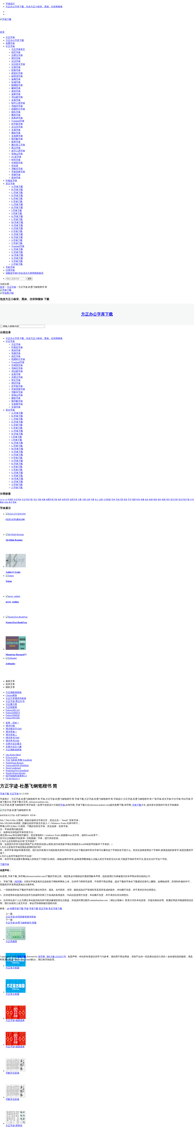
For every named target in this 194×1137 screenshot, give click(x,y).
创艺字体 (15, 52)
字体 (113, 499)
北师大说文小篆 (14, 746)
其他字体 (15, 177)
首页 (2, 32)
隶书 (10, 502)
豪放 (2, 502)
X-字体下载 (17, 258)
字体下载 (119, 499)
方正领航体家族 (14, 692)
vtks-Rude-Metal (13, 755)
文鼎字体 (15, 130)
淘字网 (18, 881)
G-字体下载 (17, 204)
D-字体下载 (17, 195)
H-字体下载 (17, 207)
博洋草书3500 (12, 740)
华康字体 (15, 174)
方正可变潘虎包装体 (16, 698)
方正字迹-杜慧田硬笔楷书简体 (21, 917)
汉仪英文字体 (18, 64)
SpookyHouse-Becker (16, 773)
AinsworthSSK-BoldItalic (17, 765)
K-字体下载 (17, 216)
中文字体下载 (27, 499)
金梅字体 (15, 79)
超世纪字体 (17, 73)
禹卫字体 (15, 148)
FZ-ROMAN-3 (13, 778)
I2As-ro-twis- (12, 757)
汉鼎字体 (15, 67)
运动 (6, 502)
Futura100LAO (13, 710)
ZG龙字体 (16, 156)
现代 (159, 499)
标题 (151, 499)
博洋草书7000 (12, 737)
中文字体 (10, 46)
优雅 (43, 499)
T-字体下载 (16, 243)
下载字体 (4, 864)
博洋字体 (15, 58)
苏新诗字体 (17, 118)
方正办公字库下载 (15, 40)
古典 (88, 499)
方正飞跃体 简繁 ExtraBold (19, 760)
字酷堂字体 (17, 168)
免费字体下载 (51, 499)
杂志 (147, 499)
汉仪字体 (15, 61)
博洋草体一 (11, 732)
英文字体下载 (183, 499)
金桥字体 (15, 94)
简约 (168, 499)
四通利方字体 (18, 109)
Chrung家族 (11, 695)
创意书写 (65, 499)
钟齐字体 (15, 159)
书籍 (39, 499)
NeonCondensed (13, 768)
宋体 (125, 499)
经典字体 (15, 70)
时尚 (138, 499)
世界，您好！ (12, 723)
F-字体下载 (16, 201)
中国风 (10, 499)
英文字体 (10, 183)
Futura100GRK (13, 718)
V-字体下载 (17, 252)
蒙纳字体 (15, 88)
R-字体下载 (17, 237)
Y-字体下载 (17, 261)
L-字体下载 (17, 219)
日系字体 (10, 270)
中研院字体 (17, 162)
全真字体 (15, 100)
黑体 (14, 502)
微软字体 (15, 133)
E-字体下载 (17, 198)
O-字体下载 (17, 228)
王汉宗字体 (17, 127)
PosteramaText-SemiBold (17, 770)
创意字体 (73, 499)
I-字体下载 (16, 210)
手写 (130, 499)
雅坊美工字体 (18, 145)
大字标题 (107, 499)
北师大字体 (17, 55)
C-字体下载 (17, 192)
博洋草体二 (11, 735)
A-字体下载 (17, 186)
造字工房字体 (18, 151)
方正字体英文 (18, 49)
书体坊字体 (17, 106)
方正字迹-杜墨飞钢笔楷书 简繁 (21, 923)
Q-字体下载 (17, 234)
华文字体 (15, 380)
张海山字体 (17, 154)
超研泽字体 (17, 76)
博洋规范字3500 (14, 729)
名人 (97, 499)
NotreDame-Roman (14, 763)
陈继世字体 (17, 85)
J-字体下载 (16, 213)
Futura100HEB (13, 715)
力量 (80, 499)
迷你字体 (15, 91)
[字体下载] (5, 19)
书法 (35, 499)
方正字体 (10, 37)
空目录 (14, 165)
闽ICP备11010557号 (56, 956)
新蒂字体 (15, 142)
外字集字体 (17, 124)
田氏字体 (15, 112)
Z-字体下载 (17, 264)
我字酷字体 (17, 139)
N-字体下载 (17, 225)
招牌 (134, 499)
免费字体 (10, 43)
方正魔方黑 (11, 704)
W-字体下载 (17, 255)
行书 (192, 499)
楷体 (155, 499)
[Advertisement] (42, 25)
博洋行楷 (10, 726)
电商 (164, 499)
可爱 (92, 499)
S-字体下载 (16, 240)
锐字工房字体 (18, 103)
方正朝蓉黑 (11, 707)
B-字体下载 (17, 189)
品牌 (101, 499)
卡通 (84, 499)
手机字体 (10, 267)
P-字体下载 (16, 231)
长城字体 (15, 82)
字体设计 (10, 3)
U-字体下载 (17, 249)
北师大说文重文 (14, 743)
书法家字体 (17, 97)
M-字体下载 (17, 222)
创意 (59, 499)
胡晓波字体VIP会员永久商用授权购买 (24, 273)
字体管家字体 (18, 171)
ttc (4, 499)
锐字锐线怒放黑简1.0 (16, 776)
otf (1, 499)
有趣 (142, 499)
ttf (6, 499)
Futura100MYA (13, 712)
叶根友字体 (11, 180)
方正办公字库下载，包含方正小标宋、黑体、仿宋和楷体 (34, 6)
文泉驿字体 (17, 136)
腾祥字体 (15, 115)
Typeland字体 (17, 121)
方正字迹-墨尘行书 (15, 701)
